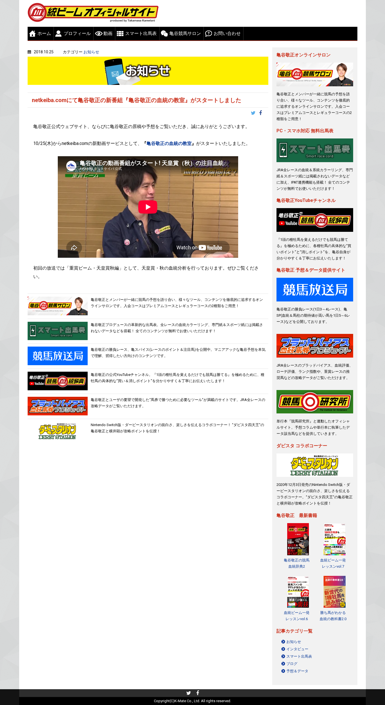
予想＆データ (297, 671)
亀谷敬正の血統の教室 (169, 143)
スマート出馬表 (141, 33)
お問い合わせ (227, 33)
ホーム (44, 33)
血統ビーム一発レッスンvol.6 (296, 616)
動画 (107, 33)
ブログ (291, 664)
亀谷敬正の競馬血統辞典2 (296, 563)
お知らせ (91, 52)
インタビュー (297, 649)
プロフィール (77, 33)
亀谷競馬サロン (185, 33)
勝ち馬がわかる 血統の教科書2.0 (333, 616)
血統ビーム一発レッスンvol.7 (333, 563)
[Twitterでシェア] (255, 113)
